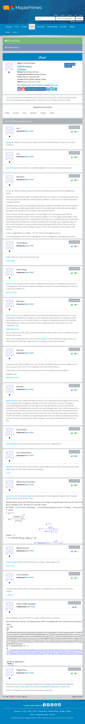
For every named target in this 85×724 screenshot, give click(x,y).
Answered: (20, 131)
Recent (8, 32)
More (14, 32)
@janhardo (10, 142)
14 (19, 696)
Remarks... (20, 176)
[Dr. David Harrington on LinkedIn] (19, 90)
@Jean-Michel (11, 168)
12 (14, 696)
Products (24, 27)
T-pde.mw (9, 595)
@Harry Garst (11, 284)
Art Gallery (63, 27)
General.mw (10, 261)
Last (25, 696)
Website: (20, 82)
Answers (43, 113)
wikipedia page (26, 496)
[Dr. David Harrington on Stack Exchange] (55, 90)
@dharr (8, 257)
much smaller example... (26, 603)
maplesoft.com (46, 718)
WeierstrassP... (22, 548)
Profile (7, 113)
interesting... (21, 269)
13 (16, 696)
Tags (29, 711)
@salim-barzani (11, 401)
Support (70, 15)
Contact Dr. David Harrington (69, 65)
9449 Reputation (24, 66)
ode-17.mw (10, 566)
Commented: (21, 607)
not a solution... (22, 574)
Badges (72, 27)
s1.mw (8, 473)
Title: (19, 77)
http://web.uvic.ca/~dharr (32, 82)
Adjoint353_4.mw (12, 329)
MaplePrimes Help (42, 714)
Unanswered (41, 27)
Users (32, 27)
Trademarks (70, 718)
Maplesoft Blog (52, 27)
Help (75, 15)
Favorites (16, 113)
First (4, 696)
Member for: (21, 72)
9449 (32, 131)
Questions (9, 27)
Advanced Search (77, 21)
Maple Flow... (22, 670)
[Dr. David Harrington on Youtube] (23, 90)
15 (21, 696)
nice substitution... (24, 452)
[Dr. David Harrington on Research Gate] (52, 90)
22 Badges (21, 69)
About (80, 15)
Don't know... (22, 429)
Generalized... (22, 243)
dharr (27, 131)
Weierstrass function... (26, 482)
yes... (18, 128)
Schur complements (42, 341)
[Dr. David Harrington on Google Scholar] (48, 90)
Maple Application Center (35, 89)
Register (63, 15)
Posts (17, 27)
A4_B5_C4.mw (11, 292)
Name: (19, 63)
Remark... (20, 350)
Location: (20, 79)
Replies (52, 113)
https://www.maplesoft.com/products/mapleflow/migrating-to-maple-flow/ (42, 687)
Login (56, 15)
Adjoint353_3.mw (12, 378)
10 (10, 696)
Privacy (63, 718)
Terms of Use (56, 718)
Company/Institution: (24, 74)
